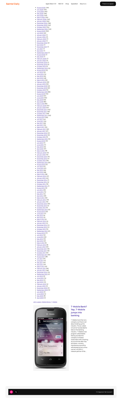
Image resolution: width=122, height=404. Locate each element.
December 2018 (42, 86)
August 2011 (41, 257)
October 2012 (41, 229)
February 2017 (41, 129)
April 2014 (40, 196)
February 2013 (41, 221)
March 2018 (40, 104)
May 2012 (40, 239)
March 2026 (41, 17)
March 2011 (40, 266)
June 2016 (40, 145)
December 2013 (42, 204)
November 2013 (42, 206)
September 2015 (42, 162)
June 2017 (40, 121)
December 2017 (42, 110)
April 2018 (40, 102)
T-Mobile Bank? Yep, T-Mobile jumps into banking (79, 311)
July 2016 (40, 143)
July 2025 (40, 33)
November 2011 (42, 251)
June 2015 (40, 168)
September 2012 (42, 231)
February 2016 (41, 153)
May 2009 (40, 296)
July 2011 (40, 259)
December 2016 (42, 133)
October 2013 (41, 208)
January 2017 (41, 131)
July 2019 (40, 72)
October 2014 (41, 184)
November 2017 (42, 111)
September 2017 (42, 115)
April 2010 (40, 282)
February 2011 (41, 268)
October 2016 (41, 137)
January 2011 (41, 270)
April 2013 (40, 217)
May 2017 (40, 123)
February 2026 (41, 19)
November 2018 (42, 88)
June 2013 (40, 213)
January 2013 (41, 223)
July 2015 (40, 166)
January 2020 (41, 61)
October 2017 (41, 113)
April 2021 (40, 51)
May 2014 (40, 194)
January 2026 (41, 21)
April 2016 (40, 149)
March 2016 (40, 151)
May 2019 (40, 76)
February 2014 (41, 200)
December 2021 (42, 47)
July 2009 (40, 292)
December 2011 (42, 249)
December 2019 (42, 62)
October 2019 (41, 66)
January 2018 (41, 108)
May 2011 (40, 263)
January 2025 (41, 35)
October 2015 (41, 161)
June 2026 (40, 11)
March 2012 (40, 243)
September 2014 (42, 186)
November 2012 (42, 227)
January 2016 (41, 155)
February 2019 (41, 82)
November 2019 (42, 64)
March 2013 (40, 219)
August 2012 (41, 233)
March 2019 (40, 80)
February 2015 (41, 176)
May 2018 (40, 100)
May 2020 (40, 57)
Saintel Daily (12, 3)
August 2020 (41, 55)
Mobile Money (46, 302)
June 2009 (40, 294)
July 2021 (40, 49)
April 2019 (40, 78)
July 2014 (40, 190)
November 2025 (42, 25)
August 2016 (41, 141)
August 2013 (41, 212)
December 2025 (42, 23)
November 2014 (42, 182)
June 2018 (40, 98)
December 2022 (42, 43)
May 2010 (40, 280)
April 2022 (40, 45)
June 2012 (40, 237)
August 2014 (41, 188)
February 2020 (41, 59)
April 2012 (40, 241)
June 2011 (40, 261)
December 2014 (42, 180)
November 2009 (42, 288)
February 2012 (41, 245)
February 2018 (41, 106)
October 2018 (41, 90)
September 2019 (42, 68)
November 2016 (42, 135)
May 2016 (40, 147)
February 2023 (41, 39)
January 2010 (41, 286)
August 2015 (41, 164)
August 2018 (41, 94)
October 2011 (41, 253)
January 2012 (41, 247)
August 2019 (41, 70)
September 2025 (42, 29)
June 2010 (40, 278)
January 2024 (41, 37)
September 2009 (42, 290)
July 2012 (40, 235)
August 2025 (41, 31)
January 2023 (41, 41)
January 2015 (41, 178)
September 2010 (42, 274)
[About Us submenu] (86, 3)
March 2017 (40, 127)
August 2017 (41, 117)
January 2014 (41, 202)
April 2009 (40, 298)
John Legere (37, 302)
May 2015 (40, 170)
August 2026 (41, 8)
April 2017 (40, 125)
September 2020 (42, 53)
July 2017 (40, 119)
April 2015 (40, 172)
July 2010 (40, 276)
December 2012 (42, 225)
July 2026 (40, 10)
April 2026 (40, 15)
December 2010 (42, 272)
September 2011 (42, 255)
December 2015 (42, 157)
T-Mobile (54, 302)
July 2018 (40, 96)
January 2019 (41, 84)
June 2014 (40, 192)
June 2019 (40, 74)
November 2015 (42, 159)
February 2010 (41, 284)
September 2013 (42, 210)
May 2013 (40, 215)
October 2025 (41, 27)
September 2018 (42, 92)
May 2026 (40, 13)
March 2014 (40, 198)
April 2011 (40, 264)
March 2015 (40, 174)
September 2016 (42, 139)
